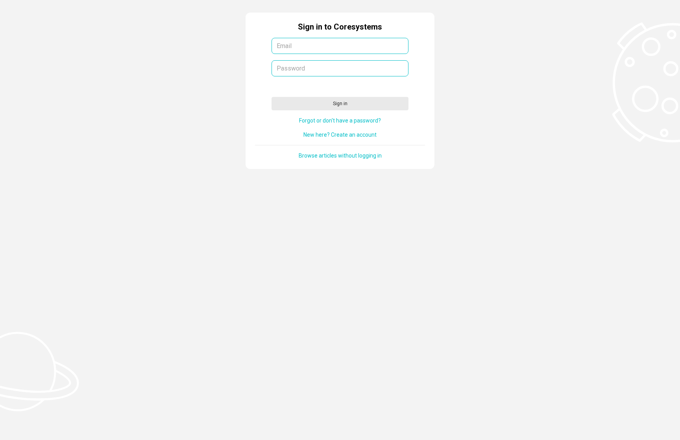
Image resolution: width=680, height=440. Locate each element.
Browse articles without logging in (340, 155)
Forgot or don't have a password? (340, 120)
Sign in (340, 103)
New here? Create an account (340, 135)
